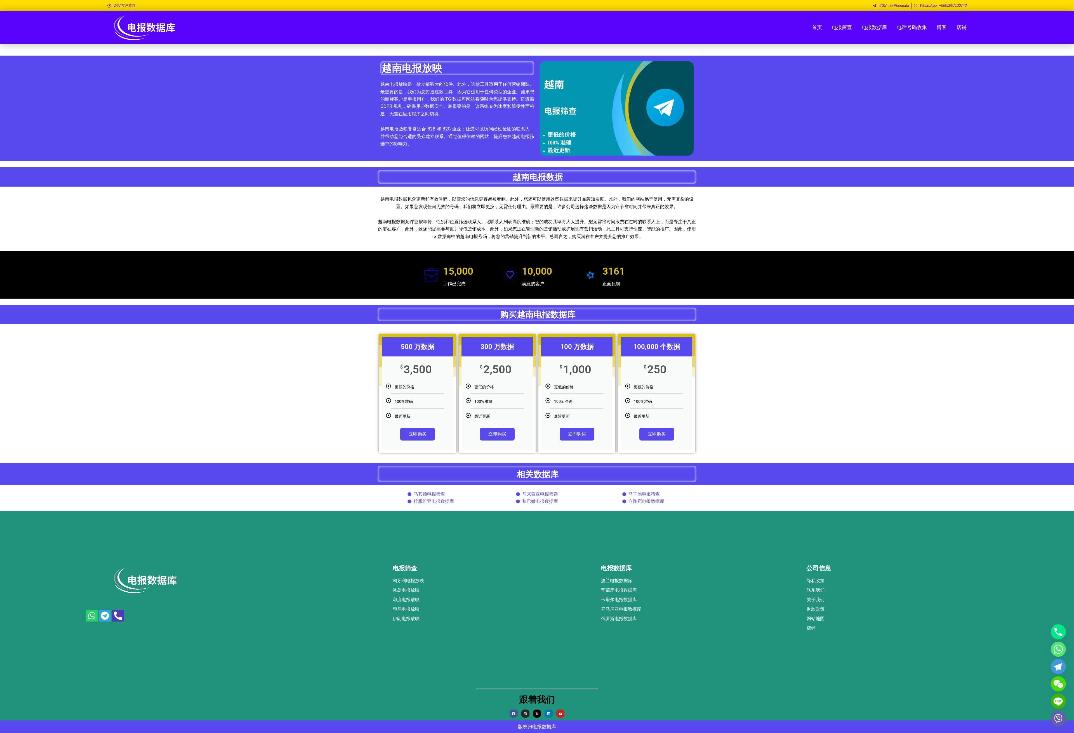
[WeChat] (1058, 683)
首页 (817, 27)
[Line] (1058, 701)
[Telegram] (1058, 666)
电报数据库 (874, 27)
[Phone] (1058, 631)
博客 (942, 27)
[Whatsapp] (1058, 649)
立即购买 (418, 434)
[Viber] (1058, 718)
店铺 (962, 27)
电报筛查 (842, 27)
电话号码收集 (912, 27)
